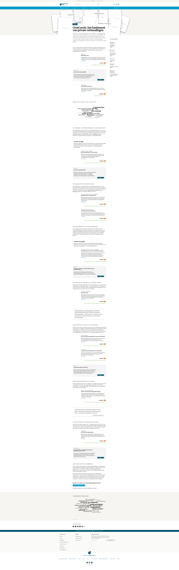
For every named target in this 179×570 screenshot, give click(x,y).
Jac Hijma (94, 134)
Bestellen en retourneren (64, 542)
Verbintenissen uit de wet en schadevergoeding (83, 310)
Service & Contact (112, 558)
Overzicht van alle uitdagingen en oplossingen (90, 488)
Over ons (61, 536)
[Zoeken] (98, 4)
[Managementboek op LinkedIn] (87, 562)
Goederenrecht (112, 60)
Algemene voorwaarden (72, 558)
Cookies (88, 558)
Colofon (79, 558)
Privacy (84, 558)
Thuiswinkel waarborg (63, 558)
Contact (61, 538)
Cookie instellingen (94, 558)
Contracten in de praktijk (114, 66)
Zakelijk (77, 534)
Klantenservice (63, 534)
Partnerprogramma (63, 549)
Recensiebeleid (62, 547)
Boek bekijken (83, 91)
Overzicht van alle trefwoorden (77, 488)
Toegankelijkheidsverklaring (103, 558)
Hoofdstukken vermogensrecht (93, 190)
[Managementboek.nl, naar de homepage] (64, 5)
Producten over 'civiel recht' (78, 485)
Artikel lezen (100, 79)
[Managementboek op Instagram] (91, 562)
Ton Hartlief (80, 231)
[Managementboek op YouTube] (89, 562)
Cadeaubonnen (78, 540)
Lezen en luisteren (63, 544)
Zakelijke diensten (79, 536)
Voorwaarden (62, 540)
